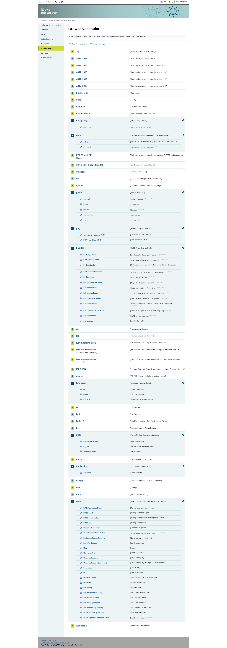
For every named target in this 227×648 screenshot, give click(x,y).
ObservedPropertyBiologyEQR (95, 563)
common (80, 107)
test (78, 488)
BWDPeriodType (90, 513)
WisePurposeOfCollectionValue (96, 617)
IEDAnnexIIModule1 (86, 343)
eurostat (80, 172)
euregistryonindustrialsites (89, 165)
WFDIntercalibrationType (93, 593)
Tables (43, 34)
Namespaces (46, 57)
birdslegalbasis (89, 254)
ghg (78, 228)
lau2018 (80, 421)
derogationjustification (92, 282)
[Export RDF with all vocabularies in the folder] (183, 120)
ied (77, 336)
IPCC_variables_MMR (92, 240)
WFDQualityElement (91, 603)
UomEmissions (89, 578)
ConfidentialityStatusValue (94, 533)
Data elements (47, 39)
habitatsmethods (90, 304)
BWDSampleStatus (91, 518)
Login (165, 1)
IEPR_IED (81, 369)
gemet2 (80, 192)
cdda (78, 100)
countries (87, 473)
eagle (85, 394)
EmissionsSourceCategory (94, 538)
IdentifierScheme (90, 543)
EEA (52, 2)
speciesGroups (89, 451)
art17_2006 (81, 72)
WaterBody (87, 588)
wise (78, 501)
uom (78, 494)
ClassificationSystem (91, 528)
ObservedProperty (90, 558)
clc (84, 389)
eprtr (78, 135)
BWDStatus (87, 523)
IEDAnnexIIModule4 (86, 359)
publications (82, 466)
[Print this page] (169, 2)
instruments (88, 321)
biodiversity (82, 93)
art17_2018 (81, 86)
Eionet (51, 20)
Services (44, 53)
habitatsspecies (89, 316)
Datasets (44, 30)
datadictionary (83, 114)
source (86, 210)
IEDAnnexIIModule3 (86, 350)
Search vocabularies (79, 44)
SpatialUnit (87, 568)
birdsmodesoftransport (92, 272)
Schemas (45, 44)
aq (77, 51)
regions (86, 446)
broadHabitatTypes (91, 441)
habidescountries (90, 288)
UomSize (87, 583)
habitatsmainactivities (92, 298)
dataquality (81, 120)
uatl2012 (86, 399)
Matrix (85, 548)
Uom (85, 573)
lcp (77, 428)
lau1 (78, 407)
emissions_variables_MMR (94, 235)
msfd (78, 435)
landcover (81, 383)
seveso (79, 481)
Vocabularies (46, 48)
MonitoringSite (89, 553)
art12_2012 (81, 58)
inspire (79, 376)
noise (79, 459)
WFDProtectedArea (91, 598)
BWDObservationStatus (92, 508)
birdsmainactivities (91, 260)
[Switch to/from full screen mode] (173, 2)
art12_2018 (81, 65)
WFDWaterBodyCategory (93, 608)
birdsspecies (88, 277)
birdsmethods (89, 265)
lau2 (78, 414)
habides (80, 248)
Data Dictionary (60, 20)
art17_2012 (81, 79)
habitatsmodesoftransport (93, 310)
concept (86, 199)
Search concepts (99, 44)
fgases (79, 186)
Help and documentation (51, 25)
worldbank (81, 626)
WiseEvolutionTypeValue (93, 612)
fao (77, 179)
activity (86, 142)
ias (77, 329)
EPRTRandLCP (84, 155)
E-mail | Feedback (48, 640)
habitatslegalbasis (90, 293)
